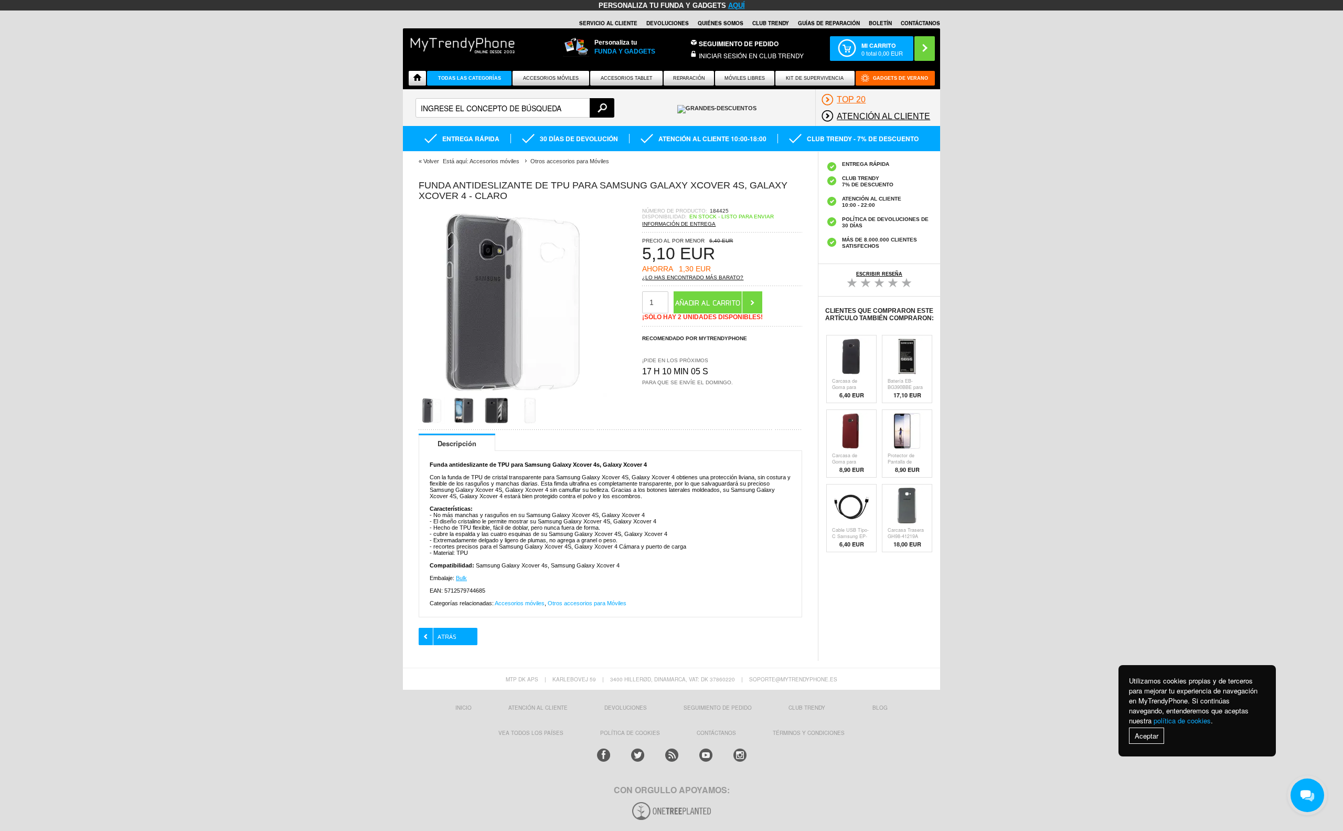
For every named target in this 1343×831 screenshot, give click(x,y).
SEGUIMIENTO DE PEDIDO (718, 707)
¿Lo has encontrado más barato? (692, 277)
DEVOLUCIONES (667, 23)
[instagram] (740, 755)
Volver (431, 161)
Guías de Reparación (829, 23)
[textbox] (514, 108)
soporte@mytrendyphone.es (793, 679)
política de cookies (1182, 720)
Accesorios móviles (520, 603)
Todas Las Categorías (469, 78)
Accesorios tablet (627, 78)
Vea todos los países (530, 733)
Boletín (880, 23)
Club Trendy (770, 23)
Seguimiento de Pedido (739, 43)
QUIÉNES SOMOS (720, 23)
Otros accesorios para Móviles (587, 603)
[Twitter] (637, 755)
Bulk (461, 578)
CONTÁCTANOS (920, 23)
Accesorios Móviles (551, 78)
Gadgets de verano (900, 78)
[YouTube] (705, 755)
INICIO (463, 707)
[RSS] (671, 755)
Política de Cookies (630, 733)
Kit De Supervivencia (815, 78)
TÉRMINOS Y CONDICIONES (809, 733)
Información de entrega (679, 224)
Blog (880, 707)
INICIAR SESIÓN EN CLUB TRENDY (751, 55)
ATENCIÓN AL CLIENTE (538, 707)
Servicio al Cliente (608, 23)
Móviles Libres (744, 78)
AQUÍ (736, 5)
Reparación (689, 78)
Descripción (457, 443)
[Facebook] (603, 755)
